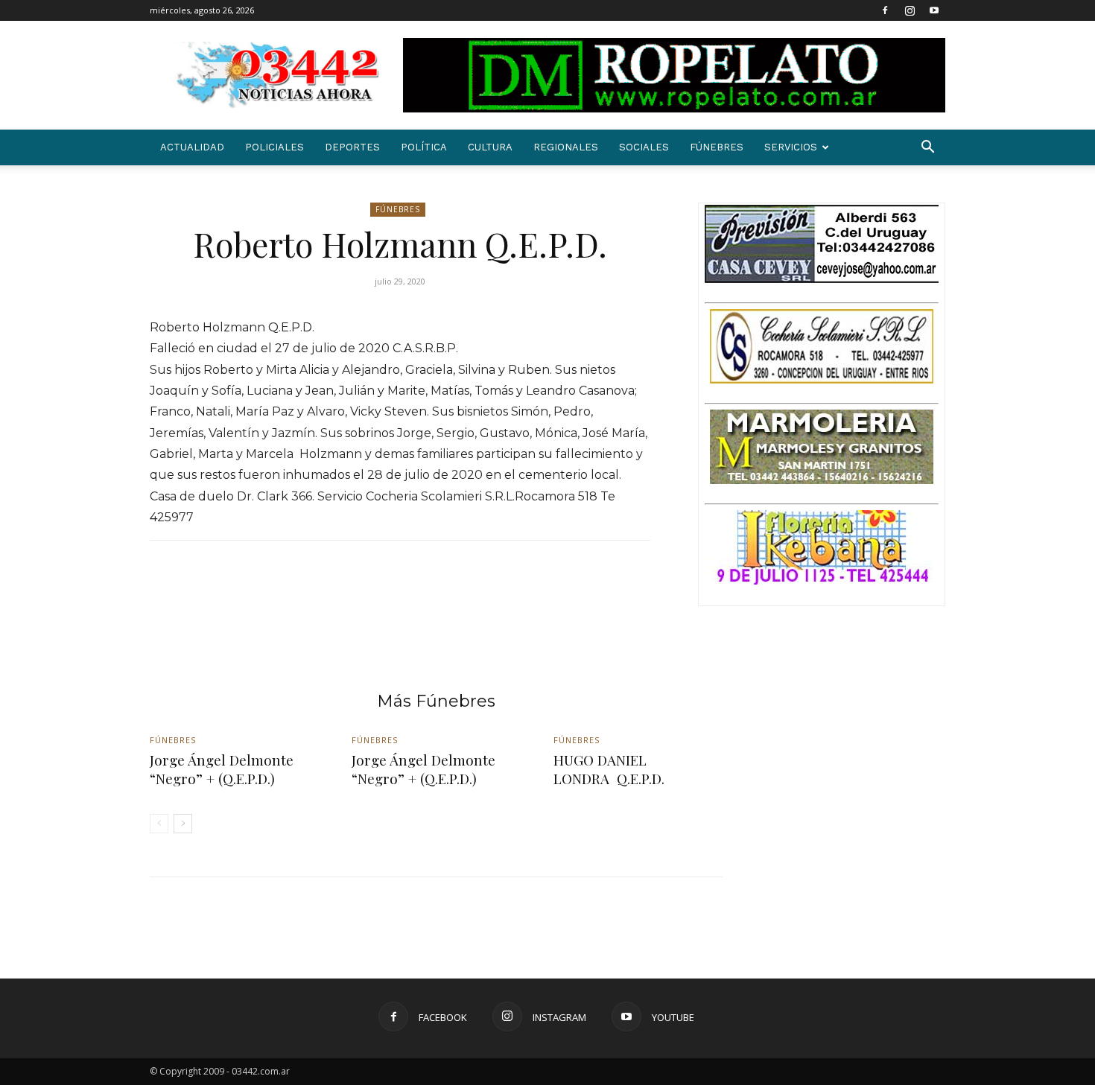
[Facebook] (885, 10)
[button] (927, 148)
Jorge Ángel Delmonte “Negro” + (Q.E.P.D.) (221, 769)
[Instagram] (909, 10)
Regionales (565, 147)
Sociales (644, 147)
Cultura (490, 147)
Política (424, 147)
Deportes (352, 147)
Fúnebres (716, 147)
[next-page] (183, 823)
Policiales (274, 147)
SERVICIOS (790, 147)
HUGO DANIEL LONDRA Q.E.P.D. (608, 769)
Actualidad (192, 147)
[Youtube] (934, 10)
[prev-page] (159, 823)
